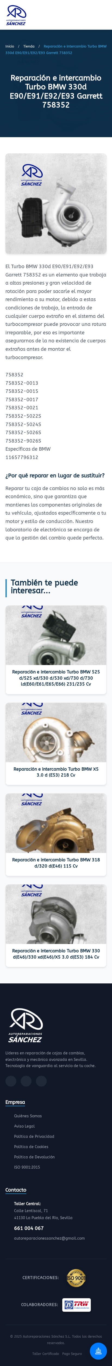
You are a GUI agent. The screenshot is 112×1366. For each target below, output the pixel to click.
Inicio (9, 46)
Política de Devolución (34, 1157)
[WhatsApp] (41, 1081)
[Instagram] (26, 1081)
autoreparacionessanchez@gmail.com (49, 1238)
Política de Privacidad (34, 1136)
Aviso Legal (24, 1126)
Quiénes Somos (28, 1116)
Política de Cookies (31, 1147)
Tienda (29, 46)
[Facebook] (10, 1081)
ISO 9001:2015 (27, 1167)
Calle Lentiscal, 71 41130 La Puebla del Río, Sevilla (43, 1211)
